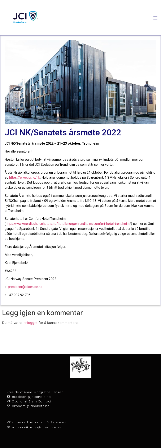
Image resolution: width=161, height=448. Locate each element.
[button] (155, 17)
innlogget (30, 323)
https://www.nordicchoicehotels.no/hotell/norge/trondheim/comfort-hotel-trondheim (68, 224)
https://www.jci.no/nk (24, 177)
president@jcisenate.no (25, 287)
